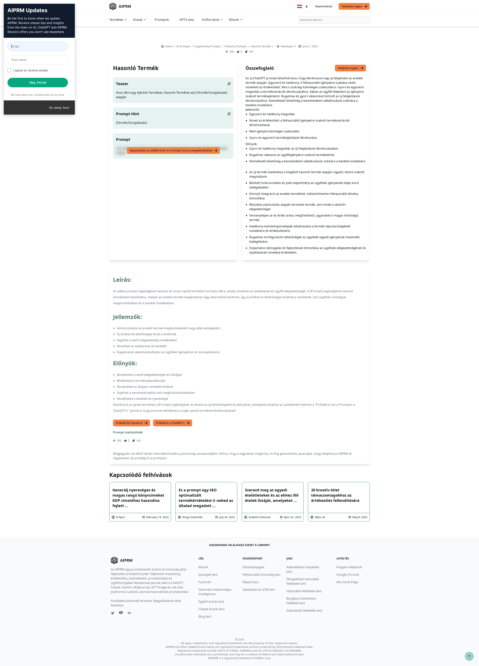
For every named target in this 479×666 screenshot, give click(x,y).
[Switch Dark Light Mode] (307, 6)
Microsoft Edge (347, 582)
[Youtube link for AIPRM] (121, 613)
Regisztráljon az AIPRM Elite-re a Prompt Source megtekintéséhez (171, 150)
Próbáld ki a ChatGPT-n (170, 423)
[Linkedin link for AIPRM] (130, 613)
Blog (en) (205, 616)
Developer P (288, 46)
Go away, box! (59, 107)
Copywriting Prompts (207, 46)
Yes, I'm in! (37, 83)
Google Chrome (347, 575)
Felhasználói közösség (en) (261, 575)
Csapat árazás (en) (212, 609)
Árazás (138, 20)
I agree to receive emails (30, 70)
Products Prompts (236, 46)
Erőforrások (210, 20)
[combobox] (334, 19)
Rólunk (234, 20)
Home (169, 46)
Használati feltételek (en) (303, 591)
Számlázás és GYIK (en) (258, 589)
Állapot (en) (250, 582)
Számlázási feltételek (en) (304, 610)
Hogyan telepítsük (349, 567)
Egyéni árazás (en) (211, 601)
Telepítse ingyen (352, 6)
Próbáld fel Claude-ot (129, 423)
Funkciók (205, 582)
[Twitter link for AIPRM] (113, 613)
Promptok (162, 20)
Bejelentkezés (323, 6)
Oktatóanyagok (253, 567)
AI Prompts (183, 46)
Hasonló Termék (261, 46)
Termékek (116, 20)
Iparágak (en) (208, 575)
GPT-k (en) (186, 20)
